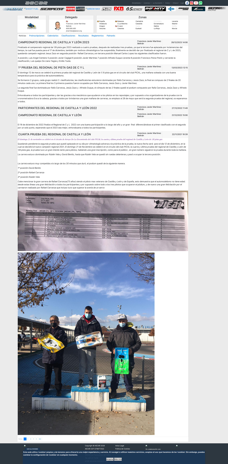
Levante (175, 21)
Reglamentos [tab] (98, 35)
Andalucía (103, 24)
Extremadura (158, 24)
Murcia (174, 28)
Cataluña (138, 24)
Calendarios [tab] (52, 35)
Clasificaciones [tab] (68, 35)
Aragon (102, 26)
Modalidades (136, 3)
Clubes (167, 3)
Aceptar (109, 459)
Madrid (174, 24)
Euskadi (138, 28)
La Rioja (156, 28)
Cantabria (139, 21)
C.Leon (120, 26)
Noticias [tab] (22, 35)
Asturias (102, 28)
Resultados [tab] (83, 35)
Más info (118, 459)
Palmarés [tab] (111, 35)
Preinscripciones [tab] (36, 35)
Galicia (156, 26)
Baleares (120, 21)
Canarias (120, 28)
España (102, 21)
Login (182, 3)
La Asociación (158, 3)
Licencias (147, 3)
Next (40, 439)
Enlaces (175, 3)
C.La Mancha (122, 24)
